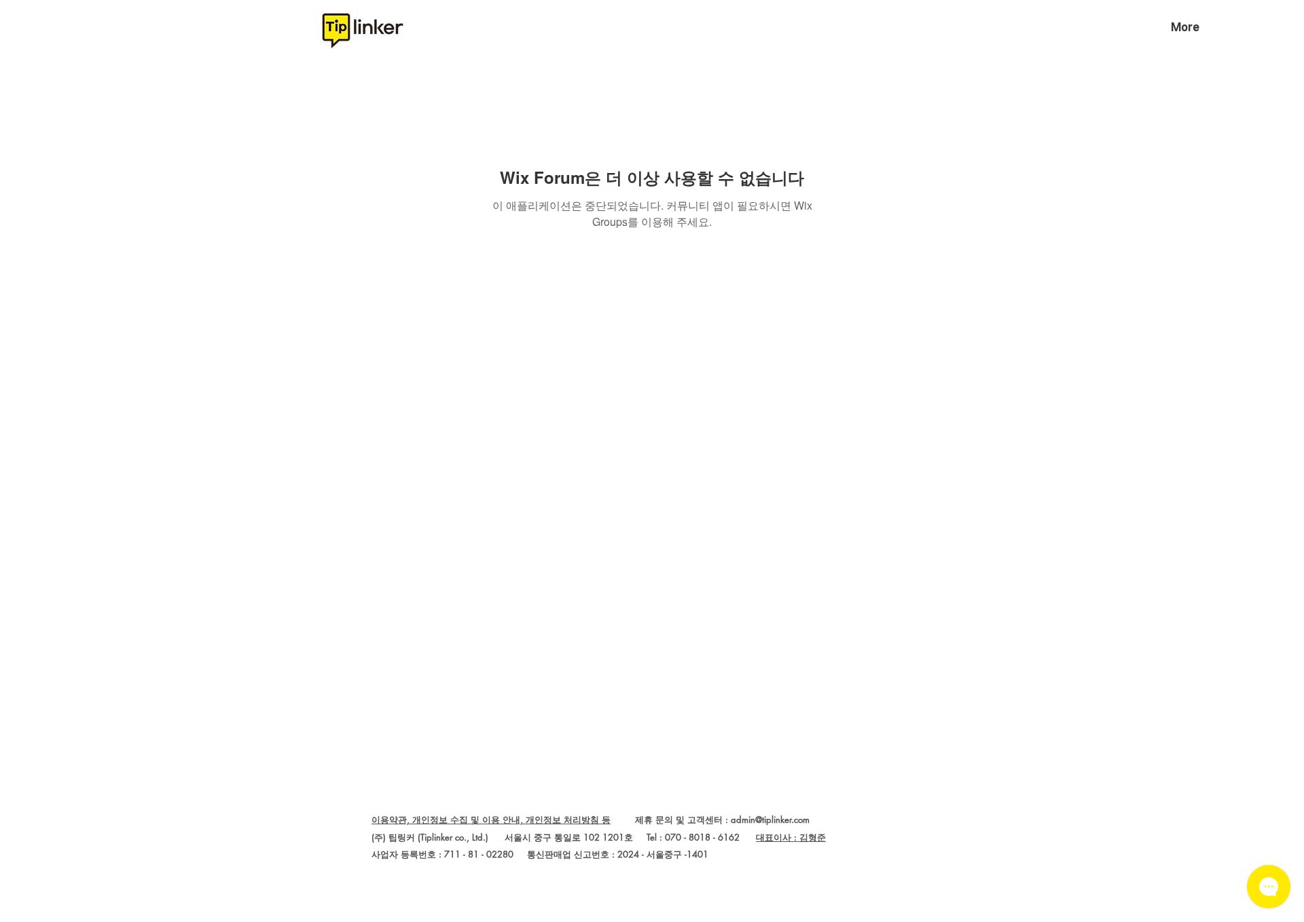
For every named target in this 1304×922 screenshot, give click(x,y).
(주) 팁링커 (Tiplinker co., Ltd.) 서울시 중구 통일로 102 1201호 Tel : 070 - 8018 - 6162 (564, 837)
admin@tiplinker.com (770, 819)
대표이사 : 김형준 (791, 837)
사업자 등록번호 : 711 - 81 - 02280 (442, 854)
